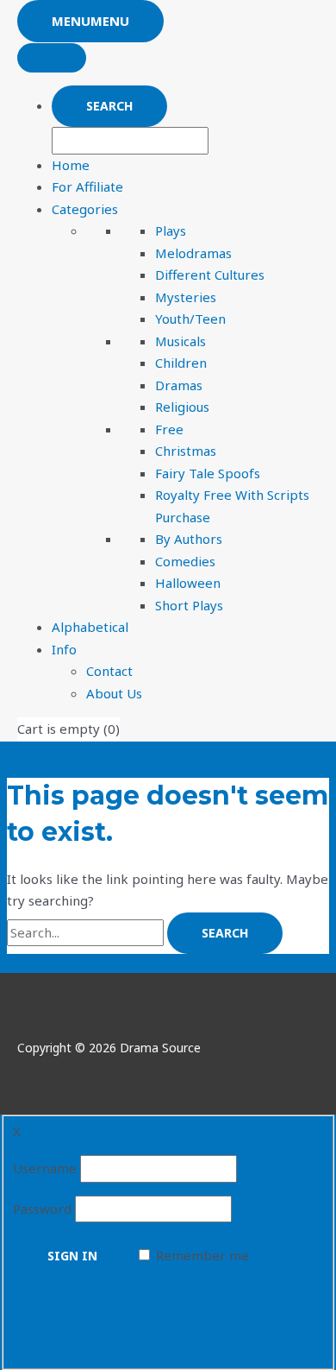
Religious (182, 406)
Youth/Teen (190, 318)
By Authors (188, 538)
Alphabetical (90, 626)
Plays (170, 230)
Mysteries (185, 297)
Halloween (188, 582)
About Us (114, 693)
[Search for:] (87, 932)
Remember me (202, 1255)
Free (169, 429)
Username (45, 1168)
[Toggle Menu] (51, 58)
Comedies (185, 561)
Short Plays (189, 605)
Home (71, 165)
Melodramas (193, 253)
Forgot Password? (67, 1300)
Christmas (185, 450)
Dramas (178, 385)
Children (181, 362)
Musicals (180, 341)
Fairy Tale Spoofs (207, 473)
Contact (109, 670)
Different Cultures (209, 274)
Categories (85, 209)
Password (42, 1208)
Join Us (33, 1335)
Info (64, 649)
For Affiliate (87, 186)
